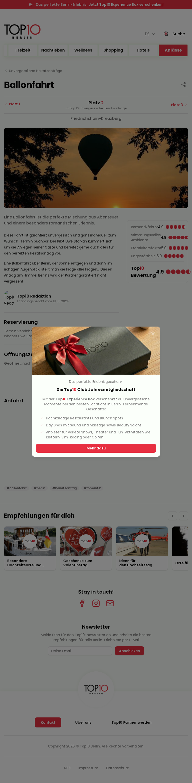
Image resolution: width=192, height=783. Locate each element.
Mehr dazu (96, 448)
